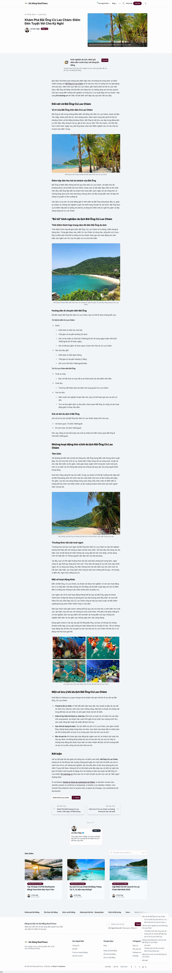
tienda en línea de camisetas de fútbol (79, 782)
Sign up (135, 945)
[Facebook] (131, 966)
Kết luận (145, 960)
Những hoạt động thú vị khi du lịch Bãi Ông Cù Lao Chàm (154, 941)
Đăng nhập (129, 3)
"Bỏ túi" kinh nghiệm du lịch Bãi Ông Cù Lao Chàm (155, 927)
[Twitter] (135, 966)
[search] (123, 3)
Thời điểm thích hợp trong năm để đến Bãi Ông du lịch (155, 931)
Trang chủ (75, 945)
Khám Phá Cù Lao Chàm (61, 797)
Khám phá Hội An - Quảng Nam (92, 912)
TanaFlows (61, 966)
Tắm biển (147, 945)
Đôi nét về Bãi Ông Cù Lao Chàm (153, 916)
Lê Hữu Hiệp (35, 29)
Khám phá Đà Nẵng (32, 912)
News (128, 912)
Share (77, 797)
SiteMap (135, 956)
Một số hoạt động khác (151, 951)
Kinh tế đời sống (114, 912)
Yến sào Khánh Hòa (139, 949)
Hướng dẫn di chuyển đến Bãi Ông (155, 934)
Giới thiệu (108, 966)
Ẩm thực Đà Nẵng (51, 912)
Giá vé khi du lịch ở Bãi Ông (153, 936)
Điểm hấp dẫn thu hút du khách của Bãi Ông (156, 922)
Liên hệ (115, 966)
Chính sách (124, 966)
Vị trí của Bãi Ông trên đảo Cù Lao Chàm (155, 919)
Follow (43, 28)
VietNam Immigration (140, 952)
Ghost (55, 966)
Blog (113, 3)
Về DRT (75, 949)
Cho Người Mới (103, 3)
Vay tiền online (77, 956)
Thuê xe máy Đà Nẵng (80, 952)
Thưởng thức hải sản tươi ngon (154, 948)
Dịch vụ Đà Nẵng (68, 912)
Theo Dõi (137, 3)
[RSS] (139, 966)
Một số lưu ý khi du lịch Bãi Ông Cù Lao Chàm (154, 955)
